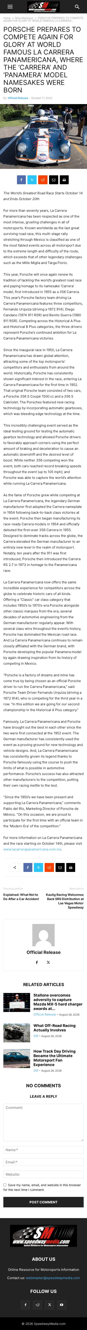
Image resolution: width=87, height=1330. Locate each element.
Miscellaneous (24, 18)
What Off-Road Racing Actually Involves (54, 1027)
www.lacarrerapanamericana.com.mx (32, 849)
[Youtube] (61, 1305)
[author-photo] (43, 946)
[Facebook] (21, 179)
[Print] (64, 179)
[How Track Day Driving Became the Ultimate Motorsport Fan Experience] (16, 1059)
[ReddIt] (43, 179)
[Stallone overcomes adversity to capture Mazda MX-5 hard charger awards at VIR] (16, 1003)
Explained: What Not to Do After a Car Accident (21, 897)
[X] (32, 179)
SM (35, 1036)
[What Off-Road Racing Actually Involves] (16, 1033)
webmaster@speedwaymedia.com (53, 1278)
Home (7, 18)
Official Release (18, 98)
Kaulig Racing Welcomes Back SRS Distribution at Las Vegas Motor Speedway (65, 901)
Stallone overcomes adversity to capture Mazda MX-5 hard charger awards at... (58, 1002)
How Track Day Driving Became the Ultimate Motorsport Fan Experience (54, 1058)
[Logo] (43, 1246)
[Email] (53, 179)
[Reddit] (37, 1305)
